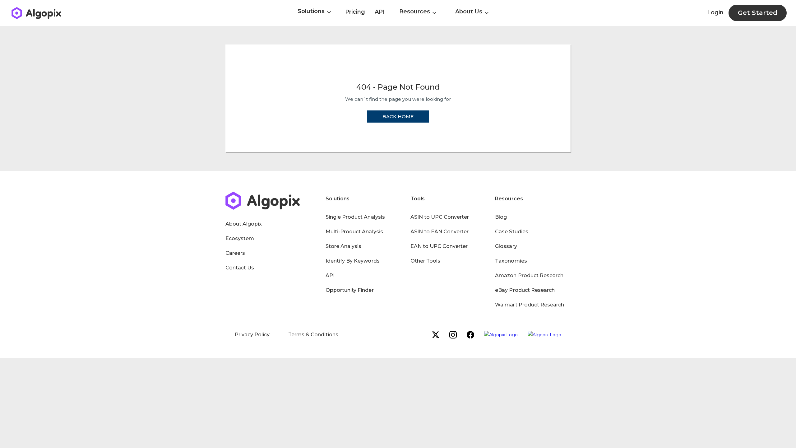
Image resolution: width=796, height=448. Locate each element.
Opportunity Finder (350, 290)
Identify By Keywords (353, 261)
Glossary (506, 246)
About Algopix (243, 224)
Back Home (398, 116)
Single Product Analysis (355, 217)
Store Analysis (343, 246)
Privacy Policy (252, 335)
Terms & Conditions (313, 335)
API (380, 11)
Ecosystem (239, 238)
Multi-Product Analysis (354, 232)
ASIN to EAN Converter (439, 232)
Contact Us (239, 268)
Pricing (355, 11)
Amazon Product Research (529, 275)
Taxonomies (511, 261)
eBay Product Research (525, 290)
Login (715, 12)
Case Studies (511, 232)
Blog (501, 217)
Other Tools (425, 261)
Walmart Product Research (529, 305)
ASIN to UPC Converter (439, 217)
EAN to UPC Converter (439, 246)
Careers (235, 253)
